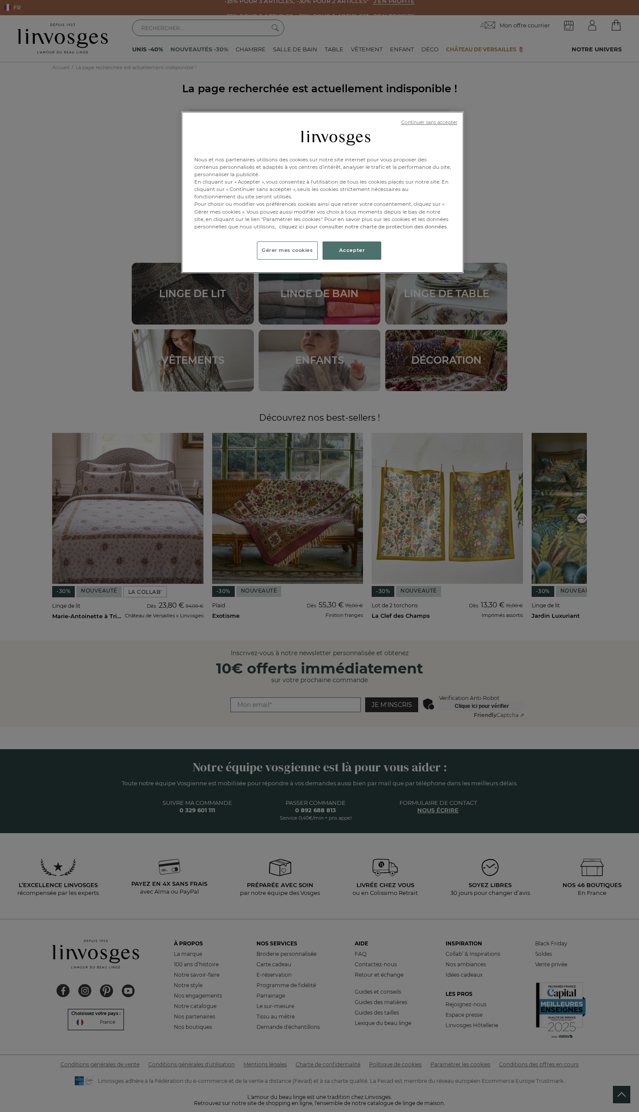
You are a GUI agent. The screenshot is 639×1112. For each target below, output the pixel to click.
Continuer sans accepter (429, 122)
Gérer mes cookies (287, 250)
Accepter (352, 250)
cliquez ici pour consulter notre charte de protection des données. (363, 227)
